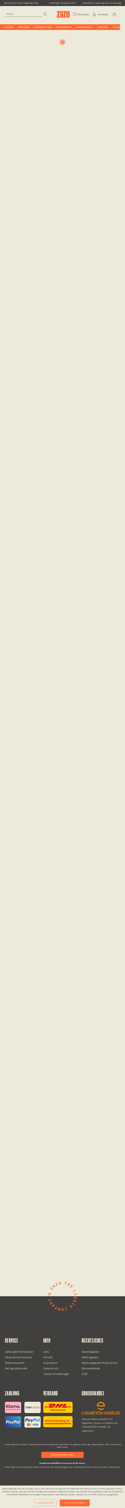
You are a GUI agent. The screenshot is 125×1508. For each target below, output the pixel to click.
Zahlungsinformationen (19, 1352)
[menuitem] (23, 14)
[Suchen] (45, 14)
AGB (84, 1374)
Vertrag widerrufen (16, 1368)
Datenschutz (51, 1368)
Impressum (50, 1363)
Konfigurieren (46, 1502)
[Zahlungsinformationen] (23, 1415)
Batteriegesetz (90, 1352)
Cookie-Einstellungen (56, 1374)
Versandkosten (97, 1444)
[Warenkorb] (114, 14)
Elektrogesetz (90, 1357)
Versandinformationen (18, 1357)
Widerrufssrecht (14, 1363)
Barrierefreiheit (91, 1368)
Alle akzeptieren (75, 1502)
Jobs (46, 1352)
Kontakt (48, 1357)
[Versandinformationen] (58, 1414)
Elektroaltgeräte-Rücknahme (99, 1363)
